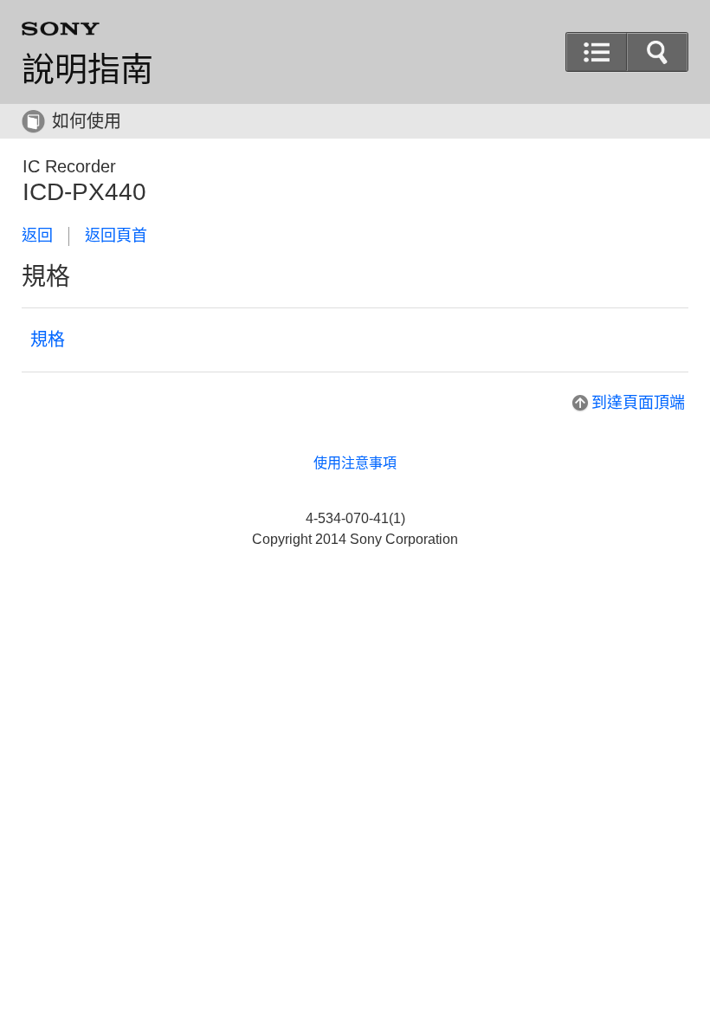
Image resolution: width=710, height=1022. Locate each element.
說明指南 (87, 69)
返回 (37, 235)
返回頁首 (116, 235)
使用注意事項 (355, 463)
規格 (47, 339)
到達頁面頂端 (638, 402)
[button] (657, 52)
